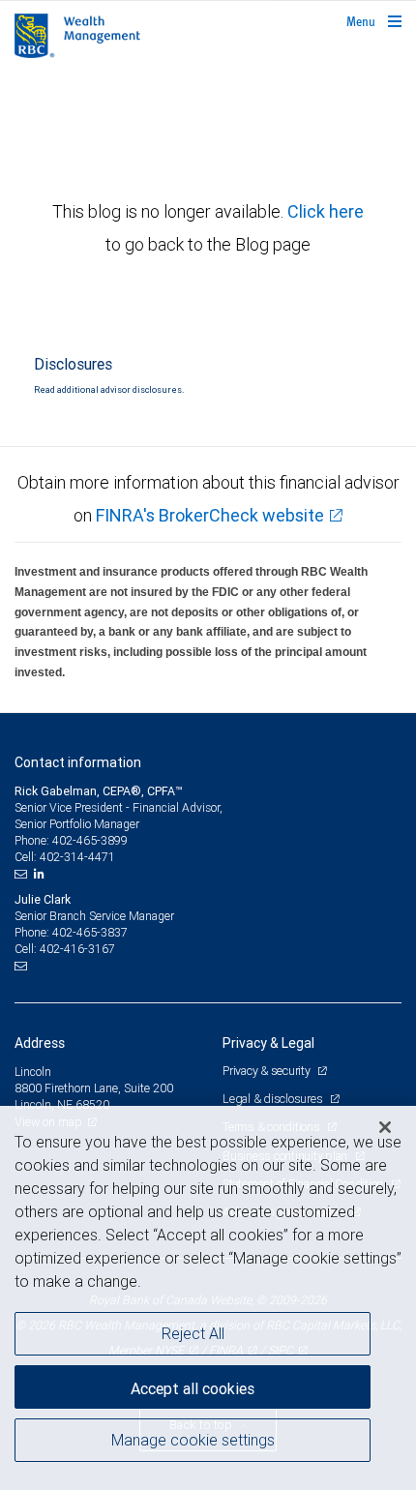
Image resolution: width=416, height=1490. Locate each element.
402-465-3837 (90, 932)
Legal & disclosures (274, 1098)
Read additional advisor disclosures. (109, 390)
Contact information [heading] (78, 762)
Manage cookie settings (193, 1439)
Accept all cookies (192, 1388)
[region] (208, 1298)
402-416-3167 (77, 948)
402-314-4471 (77, 857)
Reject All (193, 1333)
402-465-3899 (90, 840)
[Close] (385, 1127)
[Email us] (23, 873)
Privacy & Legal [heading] (268, 1043)
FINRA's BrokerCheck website (210, 515)
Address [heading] (40, 1043)
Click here (325, 211)
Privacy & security (267, 1070)
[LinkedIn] (41, 873)
